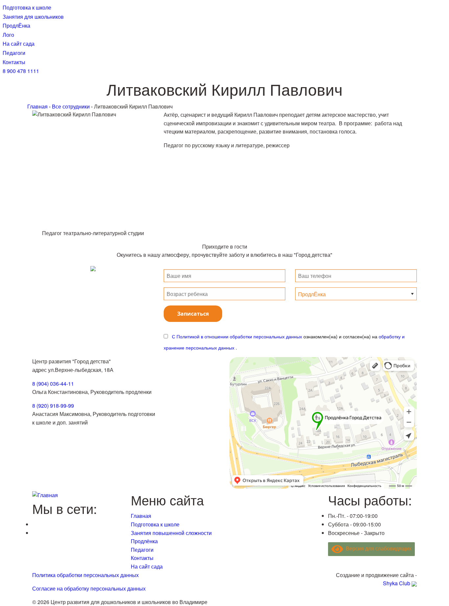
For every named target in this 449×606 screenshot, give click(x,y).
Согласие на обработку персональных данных (89, 588)
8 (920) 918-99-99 (53, 405)
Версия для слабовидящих (377, 548)
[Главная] (45, 494)
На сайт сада (147, 566)
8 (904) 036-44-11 (53, 383)
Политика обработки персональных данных (85, 575)
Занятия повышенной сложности (171, 533)
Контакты (142, 558)
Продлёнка (144, 541)
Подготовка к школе (155, 524)
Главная (141, 516)
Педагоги (142, 549)
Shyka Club (396, 583)
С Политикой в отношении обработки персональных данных (237, 336)
